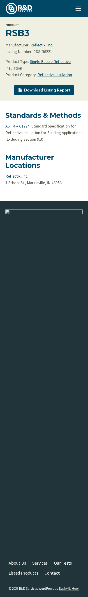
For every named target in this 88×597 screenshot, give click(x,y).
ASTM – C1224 (17, 126)
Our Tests (63, 563)
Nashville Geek (69, 588)
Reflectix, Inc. (41, 45)
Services (40, 563)
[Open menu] (78, 8)
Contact (52, 573)
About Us (17, 563)
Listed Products (23, 573)
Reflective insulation (54, 74)
